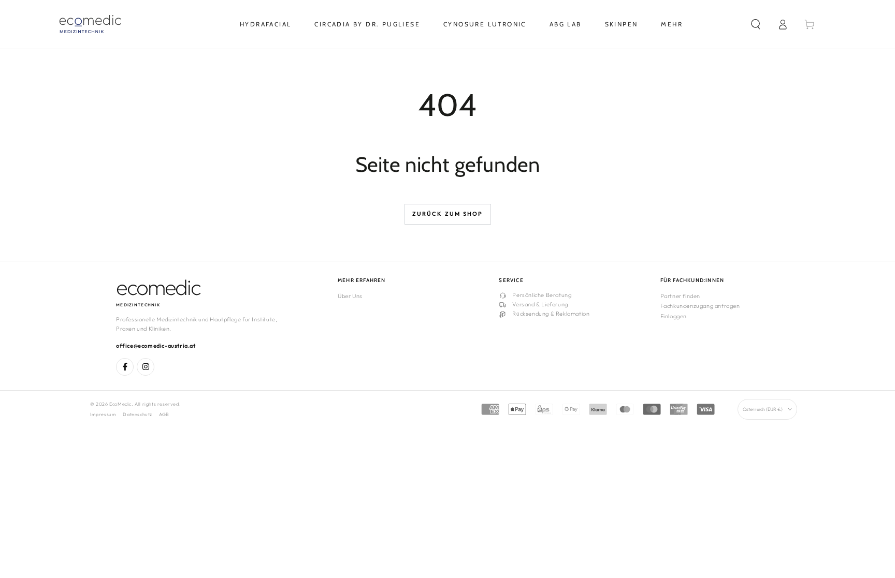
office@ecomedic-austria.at (156, 345)
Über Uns (350, 296)
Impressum (103, 414)
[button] (755, 24)
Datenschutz (137, 414)
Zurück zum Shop (447, 213)
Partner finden (680, 296)
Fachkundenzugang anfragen (700, 305)
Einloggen (673, 316)
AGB (164, 414)
